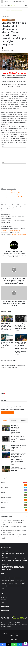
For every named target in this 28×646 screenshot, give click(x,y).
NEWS (3, 482)
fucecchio (4, 583)
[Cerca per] (26, 6)
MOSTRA (22, 583)
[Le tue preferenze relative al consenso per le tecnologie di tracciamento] (25, 643)
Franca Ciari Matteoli (8, 48)
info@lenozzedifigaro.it (15, 230)
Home (4, 16)
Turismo (23, 586)
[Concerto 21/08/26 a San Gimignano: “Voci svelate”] (7, 337)
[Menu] (2, 6)
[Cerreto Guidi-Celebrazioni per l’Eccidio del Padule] (6, 469)
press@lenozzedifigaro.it (19, 234)
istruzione (11, 583)
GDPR (2, 602)
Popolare (13, 420)
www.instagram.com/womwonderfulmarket (12, 197)
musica (3, 586)
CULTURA (4, 490)
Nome (3, 387)
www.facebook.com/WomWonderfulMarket (12, 193)
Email (3, 393)
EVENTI (8, 16)
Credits (17, 635)
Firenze (23, 580)
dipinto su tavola (5, 580)
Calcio (12, 578)
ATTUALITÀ (5, 487)
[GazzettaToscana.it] (10, 5)
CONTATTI (3, 600)
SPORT (4, 492)
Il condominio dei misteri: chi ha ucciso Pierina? (14, 534)
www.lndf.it (4, 230)
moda (16, 583)
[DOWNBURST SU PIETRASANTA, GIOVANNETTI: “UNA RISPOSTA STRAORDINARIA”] (7, 318)
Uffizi (3, 588)
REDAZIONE (4, 597)
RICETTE (4, 505)
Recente (4, 420)
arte (8, 578)
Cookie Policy (5, 610)
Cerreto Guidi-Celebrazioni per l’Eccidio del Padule (18, 468)
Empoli (12, 580)
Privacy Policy (5, 606)
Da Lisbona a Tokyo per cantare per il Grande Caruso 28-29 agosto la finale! (20, 326)
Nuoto (8, 586)
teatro (18, 586)
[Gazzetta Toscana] (14, 10)
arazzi (3, 578)
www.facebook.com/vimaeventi (9, 191)
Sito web (3, 400)
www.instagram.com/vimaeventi (9, 195)
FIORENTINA (5, 502)
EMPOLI (4, 507)
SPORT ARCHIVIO (6, 497)
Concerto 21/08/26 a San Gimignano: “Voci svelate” (7, 344)
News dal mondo (6, 516)
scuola (13, 586)
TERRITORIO (11, 19)
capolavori (18, 578)
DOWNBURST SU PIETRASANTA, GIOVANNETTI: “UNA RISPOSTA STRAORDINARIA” (6, 326)
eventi (17, 580)
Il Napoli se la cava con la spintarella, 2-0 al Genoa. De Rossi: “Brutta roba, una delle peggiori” (13, 522)
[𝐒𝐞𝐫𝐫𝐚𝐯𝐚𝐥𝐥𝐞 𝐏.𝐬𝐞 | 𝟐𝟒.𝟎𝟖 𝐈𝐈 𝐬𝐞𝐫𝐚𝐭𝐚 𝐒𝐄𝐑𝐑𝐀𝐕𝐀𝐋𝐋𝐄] (21, 337)
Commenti (23, 420)
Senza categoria (6, 500)
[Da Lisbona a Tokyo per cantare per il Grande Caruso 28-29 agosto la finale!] (21, 318)
